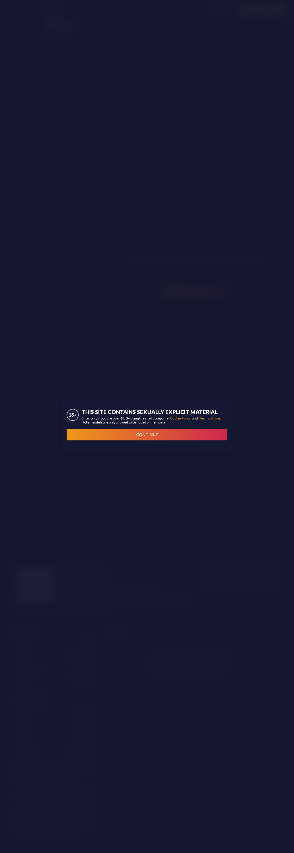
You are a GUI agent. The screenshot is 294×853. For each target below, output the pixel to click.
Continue (147, 434)
